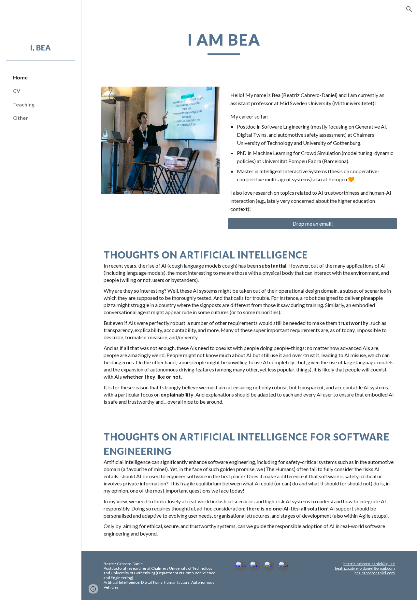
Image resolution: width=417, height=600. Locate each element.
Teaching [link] (24, 104)
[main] (224, 42)
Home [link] (20, 77)
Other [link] (20, 118)
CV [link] (16, 91)
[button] (409, 9)
